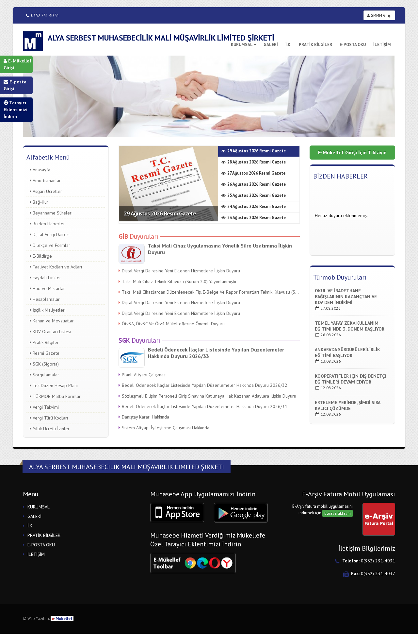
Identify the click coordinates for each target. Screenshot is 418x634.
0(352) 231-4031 (378, 561)
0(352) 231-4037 (378, 573)
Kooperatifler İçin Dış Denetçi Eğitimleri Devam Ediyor (350, 379)
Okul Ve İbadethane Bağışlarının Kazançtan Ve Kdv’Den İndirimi (346, 296)
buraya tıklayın (337, 513)
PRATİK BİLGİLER (315, 44)
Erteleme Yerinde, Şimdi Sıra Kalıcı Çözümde (347, 405)
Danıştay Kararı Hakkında (145, 417)
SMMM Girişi (381, 15)
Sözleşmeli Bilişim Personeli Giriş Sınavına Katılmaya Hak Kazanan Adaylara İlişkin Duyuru (209, 396)
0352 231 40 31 (45, 15)
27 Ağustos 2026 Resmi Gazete (256, 173)
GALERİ (34, 516)
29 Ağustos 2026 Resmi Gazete (160, 213)
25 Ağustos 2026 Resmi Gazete (256, 195)
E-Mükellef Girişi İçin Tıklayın (352, 152)
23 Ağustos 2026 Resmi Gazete (256, 217)
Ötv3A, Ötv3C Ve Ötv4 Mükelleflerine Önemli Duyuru (173, 324)
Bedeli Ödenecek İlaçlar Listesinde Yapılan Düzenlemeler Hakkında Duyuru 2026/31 (204, 406)
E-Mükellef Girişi (17, 64)
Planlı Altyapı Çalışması (144, 375)
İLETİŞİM (382, 44)
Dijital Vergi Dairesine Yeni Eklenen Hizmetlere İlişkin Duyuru (181, 271)
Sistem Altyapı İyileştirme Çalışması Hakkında (165, 428)
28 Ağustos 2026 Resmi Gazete (256, 162)
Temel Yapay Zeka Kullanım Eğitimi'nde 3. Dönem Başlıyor (349, 326)
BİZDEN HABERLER (340, 176)
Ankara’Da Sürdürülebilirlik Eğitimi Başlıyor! (347, 352)
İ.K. (288, 44)
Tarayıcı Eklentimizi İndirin (15, 109)
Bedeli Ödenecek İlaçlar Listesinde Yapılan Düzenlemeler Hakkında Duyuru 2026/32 (204, 385)
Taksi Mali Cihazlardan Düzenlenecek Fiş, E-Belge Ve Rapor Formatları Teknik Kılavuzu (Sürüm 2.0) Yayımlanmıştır (211, 292)
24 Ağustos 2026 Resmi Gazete (256, 206)
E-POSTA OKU (353, 44)
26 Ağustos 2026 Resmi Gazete (256, 184)
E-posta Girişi (15, 85)
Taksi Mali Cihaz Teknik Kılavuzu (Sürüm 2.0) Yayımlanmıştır (179, 281)
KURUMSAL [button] (38, 507)
